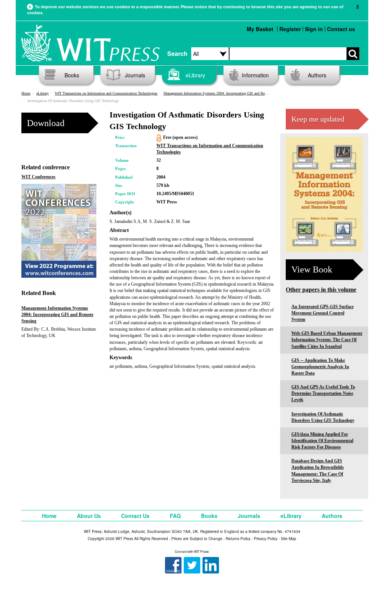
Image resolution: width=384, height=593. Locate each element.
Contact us (341, 29)
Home (25, 93)
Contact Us (135, 515)
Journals (135, 75)
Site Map (288, 538)
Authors (317, 75)
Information (255, 75)
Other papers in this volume (321, 289)
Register (290, 29)
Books (71, 75)
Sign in (314, 29)
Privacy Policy (266, 538)
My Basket (260, 29)
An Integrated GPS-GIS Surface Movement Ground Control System (322, 313)
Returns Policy (238, 538)
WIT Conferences (38, 176)
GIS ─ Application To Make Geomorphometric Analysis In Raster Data (320, 367)
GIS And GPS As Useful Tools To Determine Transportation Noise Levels (323, 393)
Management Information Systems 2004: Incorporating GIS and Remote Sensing (224, 93)
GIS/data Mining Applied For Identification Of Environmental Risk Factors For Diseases (322, 441)
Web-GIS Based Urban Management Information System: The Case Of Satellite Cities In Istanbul (326, 340)
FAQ (175, 515)
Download (45, 123)
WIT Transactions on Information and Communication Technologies (106, 93)
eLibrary (195, 75)
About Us (89, 515)
